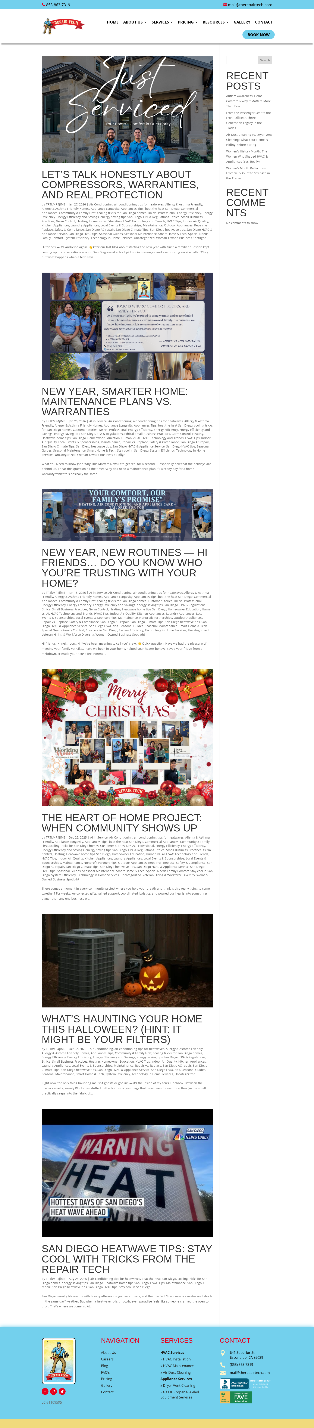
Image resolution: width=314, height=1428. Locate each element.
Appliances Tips (132, 209)
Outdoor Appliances (178, 225)
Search (265, 60)
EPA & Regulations (156, 217)
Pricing (186, 22)
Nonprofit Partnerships (155, 618)
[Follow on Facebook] (45, 1391)
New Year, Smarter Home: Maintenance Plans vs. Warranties (115, 401)
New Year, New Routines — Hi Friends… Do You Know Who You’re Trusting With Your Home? (124, 568)
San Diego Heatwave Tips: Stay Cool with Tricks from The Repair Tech (127, 1259)
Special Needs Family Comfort (63, 630)
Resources (214, 22)
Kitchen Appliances (55, 225)
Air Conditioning (101, 204)
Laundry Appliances (85, 225)
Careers (107, 1359)
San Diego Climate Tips (132, 229)
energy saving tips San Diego (121, 217)
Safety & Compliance (69, 229)
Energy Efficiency (189, 213)
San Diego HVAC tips (83, 234)
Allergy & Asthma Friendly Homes (65, 209)
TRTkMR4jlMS (55, 204)
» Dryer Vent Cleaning (177, 1385)
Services (160, 22)
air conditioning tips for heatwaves (139, 204)
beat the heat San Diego (162, 209)
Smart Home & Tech (172, 234)
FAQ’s (105, 1372)
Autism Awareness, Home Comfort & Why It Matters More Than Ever (248, 101)
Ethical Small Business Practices (147, 434)
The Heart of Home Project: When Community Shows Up (122, 823)
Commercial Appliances (162, 842)
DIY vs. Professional (162, 213)
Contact (263, 22)
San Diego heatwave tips (167, 229)
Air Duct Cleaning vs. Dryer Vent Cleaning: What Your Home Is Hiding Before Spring (249, 140)
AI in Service (98, 421)
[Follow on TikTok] (62, 1391)
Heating (82, 221)
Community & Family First (77, 213)
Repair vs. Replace (135, 442)
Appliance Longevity (105, 209)
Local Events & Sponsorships (121, 225)
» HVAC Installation (175, 1359)
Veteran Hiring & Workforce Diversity (68, 634)
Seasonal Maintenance (140, 234)
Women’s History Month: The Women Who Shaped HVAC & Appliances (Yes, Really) (247, 156)
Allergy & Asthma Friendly (183, 204)
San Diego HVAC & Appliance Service (139, 446)
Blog (104, 1365)
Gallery (242, 22)
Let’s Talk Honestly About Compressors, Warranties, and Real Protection (120, 185)
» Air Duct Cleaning (175, 1372)
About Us (133, 22)
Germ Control (65, 221)
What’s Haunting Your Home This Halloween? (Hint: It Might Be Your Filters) (122, 1029)
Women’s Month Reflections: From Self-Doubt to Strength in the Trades (248, 173)
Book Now (259, 34)
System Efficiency (77, 238)
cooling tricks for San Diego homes (121, 213)
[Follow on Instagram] (53, 1391)
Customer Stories (85, 430)
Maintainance (153, 225)
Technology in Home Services (111, 238)
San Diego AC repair (99, 229)
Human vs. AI (130, 438)
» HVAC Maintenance (177, 1365)
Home (113, 22)
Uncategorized (144, 238)
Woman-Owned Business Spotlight (181, 238)
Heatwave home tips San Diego (64, 438)
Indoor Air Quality (195, 221)
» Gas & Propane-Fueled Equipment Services (179, 1395)
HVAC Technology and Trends (144, 221)
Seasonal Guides (111, 234)
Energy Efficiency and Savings (78, 217)
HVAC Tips (174, 221)
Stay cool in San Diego (132, 450)
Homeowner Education (105, 221)
